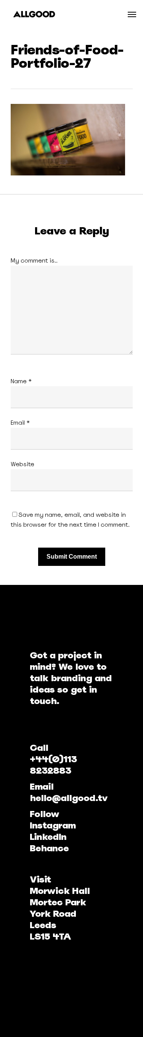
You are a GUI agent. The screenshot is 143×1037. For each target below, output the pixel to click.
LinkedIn (48, 837)
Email (20, 423)
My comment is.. (34, 260)
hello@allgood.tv (69, 798)
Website (22, 464)
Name (21, 381)
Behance (49, 848)
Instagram (53, 825)
